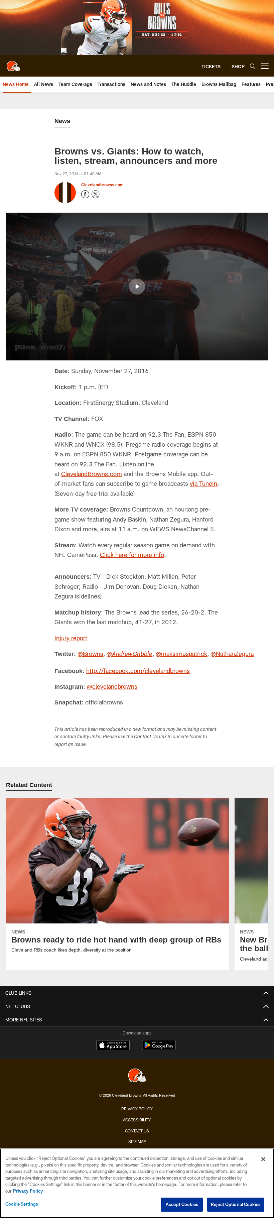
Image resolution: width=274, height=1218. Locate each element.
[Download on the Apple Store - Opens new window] (113, 1045)
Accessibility (137, 1119)
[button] (137, 287)
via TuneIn (203, 483)
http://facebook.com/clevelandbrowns (138, 670)
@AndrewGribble (130, 655)
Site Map (137, 1141)
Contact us (137, 1130)
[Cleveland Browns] (137, 1076)
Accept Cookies (182, 1204)
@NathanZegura (232, 653)
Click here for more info (132, 554)
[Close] (263, 1159)
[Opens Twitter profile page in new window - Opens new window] (96, 194)
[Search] (252, 66)
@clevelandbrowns (113, 686)
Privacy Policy (137, 1108)
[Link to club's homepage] (13, 63)
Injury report (70, 638)
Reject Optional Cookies (236, 1204)
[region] (137, 1183)
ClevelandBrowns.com (91, 473)
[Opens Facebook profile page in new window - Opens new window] (85, 194)
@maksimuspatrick (182, 653)
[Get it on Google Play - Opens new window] (159, 1048)
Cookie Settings (21, 1204)
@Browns (91, 653)
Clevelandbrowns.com (102, 184)
